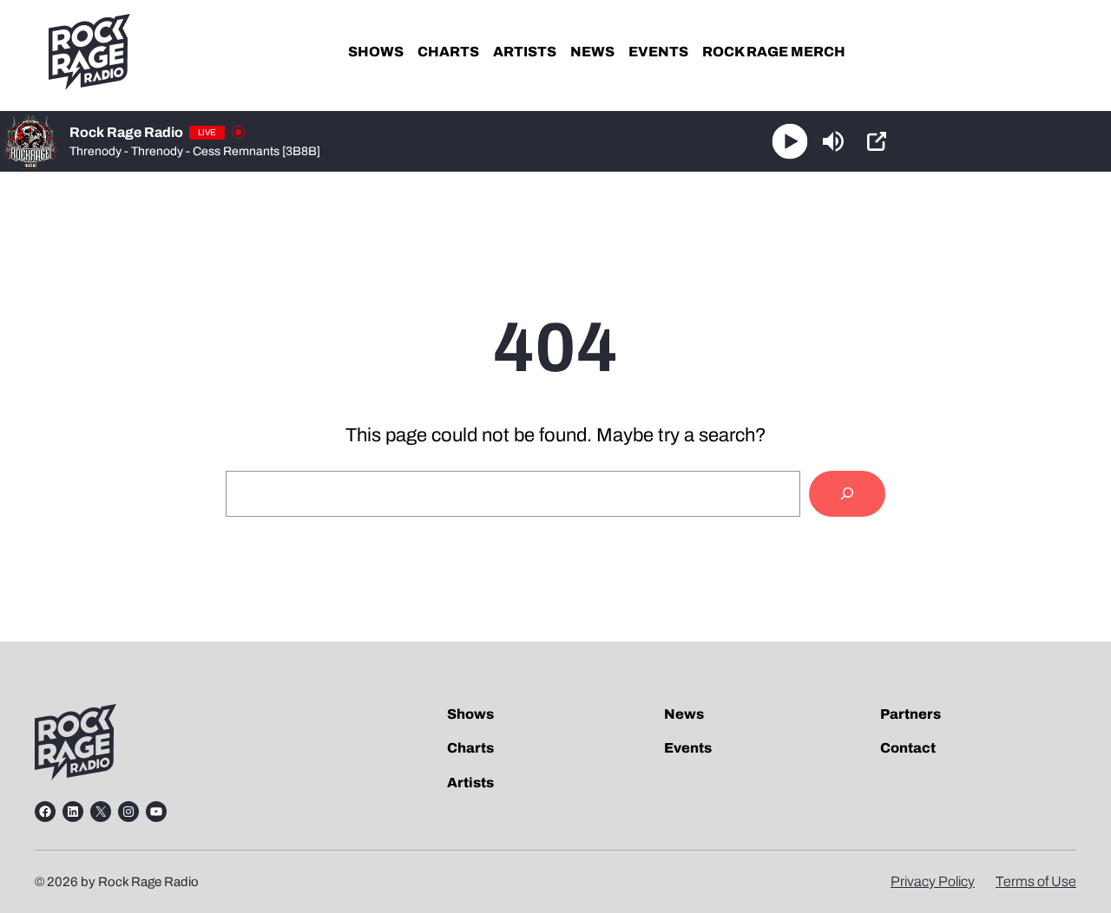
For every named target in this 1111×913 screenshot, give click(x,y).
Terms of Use (1036, 881)
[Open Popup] (877, 141)
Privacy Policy (933, 881)
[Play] (790, 142)
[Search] (847, 494)
